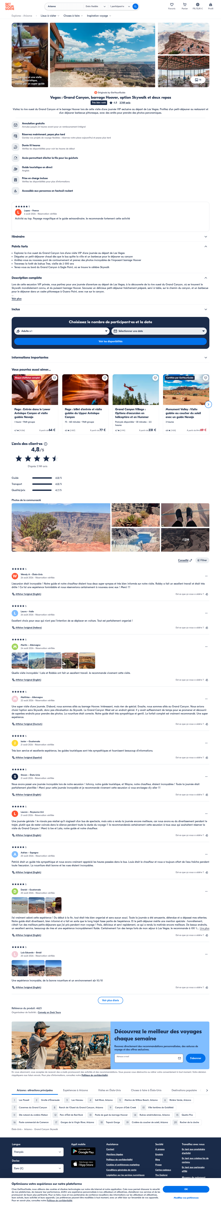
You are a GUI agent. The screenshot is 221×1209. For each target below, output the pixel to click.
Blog (157, 1159)
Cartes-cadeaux (163, 1170)
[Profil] (210, 4)
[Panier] (184, 4)
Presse (158, 1164)
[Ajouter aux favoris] (54, 378)
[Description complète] (205, 277)
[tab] (35, 1090)
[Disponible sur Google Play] (83, 1151)
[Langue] (197, 4)
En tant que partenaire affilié (193, 1169)
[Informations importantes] (205, 357)
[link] (35, 404)
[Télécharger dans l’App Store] (83, 1164)
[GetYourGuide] (9, 6)
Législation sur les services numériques (125, 1175)
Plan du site (112, 1180)
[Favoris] (171, 4)
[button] (119, 103)
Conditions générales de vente (121, 1170)
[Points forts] (205, 246)
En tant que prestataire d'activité (193, 1151)
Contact (110, 1149)
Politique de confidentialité (95, 1075)
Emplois (159, 1154)
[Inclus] (205, 309)
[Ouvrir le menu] (206, 576)
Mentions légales (114, 1154)
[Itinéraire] (205, 236)
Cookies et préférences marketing (122, 1164)
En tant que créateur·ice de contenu (195, 1160)
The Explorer (161, 1175)
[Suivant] (208, 404)
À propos (160, 1149)
